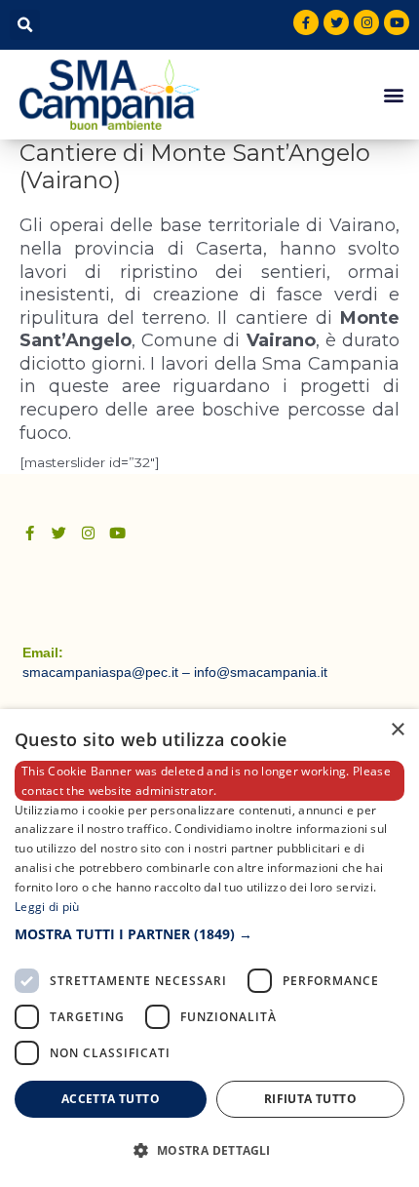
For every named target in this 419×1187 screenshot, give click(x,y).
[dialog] (209, 948)
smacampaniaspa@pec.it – (108, 672)
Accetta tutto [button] (110, 1098)
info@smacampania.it (260, 672)
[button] (25, 25)
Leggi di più (47, 906)
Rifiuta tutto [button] (310, 1098)
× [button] (397, 730)
